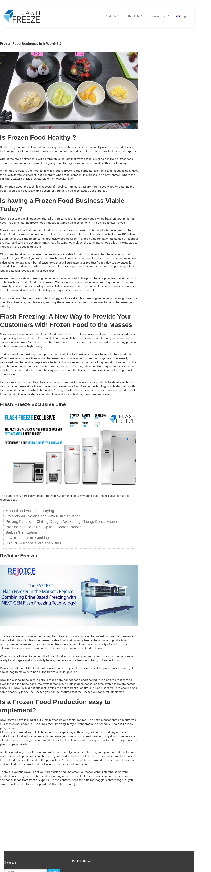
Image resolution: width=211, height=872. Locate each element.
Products (110, 16)
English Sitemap (82, 861)
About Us (133, 16)
